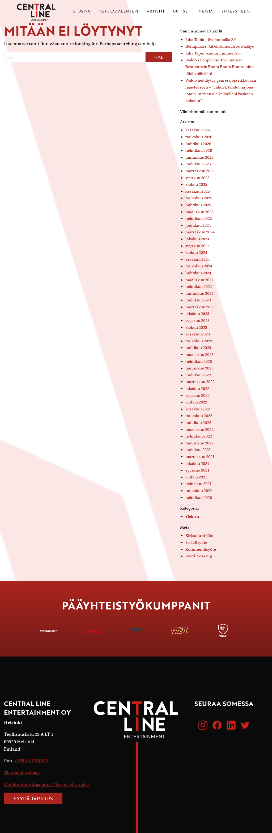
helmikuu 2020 (198, 497)
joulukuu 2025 (198, 164)
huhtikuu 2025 (198, 205)
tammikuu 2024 (199, 293)
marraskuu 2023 (200, 307)
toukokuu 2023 (198, 341)
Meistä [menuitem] (206, 12)
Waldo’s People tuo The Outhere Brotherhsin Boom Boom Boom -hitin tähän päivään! (219, 67)
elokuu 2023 (196, 327)
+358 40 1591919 (31, 761)
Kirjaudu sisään (199, 535)
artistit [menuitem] (156, 12)
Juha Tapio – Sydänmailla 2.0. (211, 39)
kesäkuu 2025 (197, 191)
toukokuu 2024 (198, 266)
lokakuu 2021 (197, 463)
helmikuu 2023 (198, 361)
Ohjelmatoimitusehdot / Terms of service (46, 784)
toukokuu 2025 (198, 198)
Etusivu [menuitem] (82, 12)
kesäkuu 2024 (197, 259)
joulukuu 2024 (198, 225)
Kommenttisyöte (200, 549)
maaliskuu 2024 (199, 279)
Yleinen (192, 516)
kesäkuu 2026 (197, 130)
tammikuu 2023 (199, 368)
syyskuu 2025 (197, 177)
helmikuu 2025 (198, 218)
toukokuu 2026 (198, 136)
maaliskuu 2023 (199, 354)
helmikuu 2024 (198, 286)
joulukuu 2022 (198, 375)
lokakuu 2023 (197, 313)
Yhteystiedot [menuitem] (237, 12)
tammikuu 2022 (199, 443)
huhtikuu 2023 (198, 347)
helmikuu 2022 (198, 436)
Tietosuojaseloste (22, 773)
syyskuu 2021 (197, 470)
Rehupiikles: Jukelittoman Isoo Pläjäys (219, 46)
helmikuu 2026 (198, 150)
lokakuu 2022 (197, 388)
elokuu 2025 (196, 184)
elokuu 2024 (196, 252)
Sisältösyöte (196, 542)
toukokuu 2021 (198, 490)
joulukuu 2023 (198, 300)
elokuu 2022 (196, 402)
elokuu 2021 (196, 477)
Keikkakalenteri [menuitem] (118, 12)
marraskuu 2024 (200, 232)
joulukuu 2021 (198, 449)
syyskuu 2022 (197, 395)
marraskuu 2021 (200, 456)
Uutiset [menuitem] (181, 12)
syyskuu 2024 (197, 245)
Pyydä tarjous (33, 798)
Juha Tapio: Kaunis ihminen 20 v (214, 53)
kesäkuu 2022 (197, 409)
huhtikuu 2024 (198, 273)
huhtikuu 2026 (198, 143)
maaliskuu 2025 (199, 211)
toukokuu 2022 (198, 415)
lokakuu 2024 (197, 239)
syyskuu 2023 (197, 320)
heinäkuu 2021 (198, 483)
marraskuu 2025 (200, 171)
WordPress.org (198, 556)
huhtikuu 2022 (198, 422)
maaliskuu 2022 (199, 429)
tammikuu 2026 (199, 157)
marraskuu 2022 (200, 381)
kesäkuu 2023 (197, 334)
